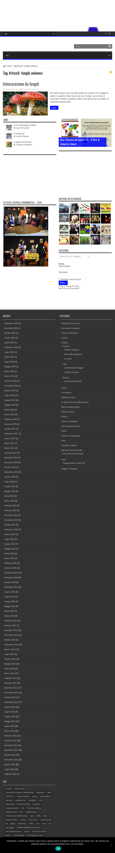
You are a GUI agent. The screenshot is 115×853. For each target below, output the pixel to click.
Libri (64, 364)
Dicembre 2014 (10, 573)
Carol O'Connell (22, 128)
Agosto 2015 (9, 534)
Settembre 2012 (11, 702)
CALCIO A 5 (10, 796)
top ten (8, 835)
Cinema (66, 346)
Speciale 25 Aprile (69, 445)
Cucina (64, 338)
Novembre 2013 (11, 635)
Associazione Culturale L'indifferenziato (20, 792)
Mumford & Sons (12, 820)
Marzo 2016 (9, 501)
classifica (9, 800)
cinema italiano (45, 796)
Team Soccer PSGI (39, 831)
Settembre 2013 (11, 645)
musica (23, 820)
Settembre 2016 (11, 472)
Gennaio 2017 (10, 453)
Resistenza (22, 824)
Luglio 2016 (9, 482)
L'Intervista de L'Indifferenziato (17, 816)
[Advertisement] (29, 175)
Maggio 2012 (9, 721)
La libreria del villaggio (73, 368)
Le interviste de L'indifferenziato (75, 402)
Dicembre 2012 (10, 688)
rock (37, 824)
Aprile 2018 (9, 410)
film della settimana (34, 808)
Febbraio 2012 (10, 736)
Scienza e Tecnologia (70, 436)
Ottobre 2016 (10, 467)
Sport (63, 459)
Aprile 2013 (9, 669)
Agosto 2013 (9, 649)
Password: (63, 272)
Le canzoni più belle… (73, 381)
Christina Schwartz (24, 145)
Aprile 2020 (9, 357)
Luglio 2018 (9, 395)
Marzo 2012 (9, 731)
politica (12, 824)
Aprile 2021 (9, 342)
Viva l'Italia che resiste (35, 835)
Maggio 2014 (9, 606)
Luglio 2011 (9, 769)
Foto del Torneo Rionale (73, 454)
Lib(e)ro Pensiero (71, 372)
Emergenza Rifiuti (23, 804)
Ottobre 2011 (9, 755)
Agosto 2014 (9, 592)
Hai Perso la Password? (69, 288)
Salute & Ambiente (69, 421)
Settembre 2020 (11, 347)
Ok (58, 848)
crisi (40, 800)
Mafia (38, 816)
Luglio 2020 (9, 352)
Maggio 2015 (9, 549)
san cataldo (10, 827)
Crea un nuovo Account (69, 286)
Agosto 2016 (9, 477)
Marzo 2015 (9, 558)
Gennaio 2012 (10, 740)
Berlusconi (40, 792)
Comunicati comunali (70, 328)
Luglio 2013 (9, 654)
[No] (111, 845)
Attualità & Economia (70, 323)
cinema (34, 796)
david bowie (10, 804)
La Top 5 (68, 359)
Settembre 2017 (11, 434)
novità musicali (45, 820)
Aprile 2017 (9, 443)
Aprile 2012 (9, 726)
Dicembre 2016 (10, 458)
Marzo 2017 (9, 448)
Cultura (64, 342)
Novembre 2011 (11, 750)
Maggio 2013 (9, 664)
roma (44, 824)
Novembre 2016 (11, 462)
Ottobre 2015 (10, 525)
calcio (49, 792)
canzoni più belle (23, 796)
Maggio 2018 (9, 405)
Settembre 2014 (11, 587)
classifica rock (20, 800)
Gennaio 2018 (10, 424)
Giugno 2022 (9, 338)
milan (45, 816)
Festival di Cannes (12, 808)
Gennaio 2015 (10, 568)
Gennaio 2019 (10, 381)
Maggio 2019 (9, 366)
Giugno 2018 (9, 400)
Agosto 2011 (9, 764)
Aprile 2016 (9, 496)
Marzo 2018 (9, 414)
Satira (63, 431)
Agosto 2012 (9, 707)
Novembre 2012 (11, 692)
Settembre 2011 (11, 760)
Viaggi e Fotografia (69, 469)
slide (63, 440)
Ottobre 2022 (10, 333)
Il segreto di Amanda (22, 142)
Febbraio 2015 (10, 563)
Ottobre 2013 (10, 640)
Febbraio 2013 (10, 678)
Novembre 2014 (11, 577)
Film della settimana (73, 354)
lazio (32, 816)
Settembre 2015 (11, 529)
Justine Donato (22, 136)
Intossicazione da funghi (21, 84)
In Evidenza (66, 393)
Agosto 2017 (9, 438)
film (23, 808)
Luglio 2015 (9, 539)
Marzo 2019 (9, 376)
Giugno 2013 (9, 659)
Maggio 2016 (9, 491)
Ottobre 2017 (10, 429)
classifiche (32, 800)
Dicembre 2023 (10, 328)
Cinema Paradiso (71, 350)
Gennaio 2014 (10, 625)
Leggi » (54, 108)
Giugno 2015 (9, 544)
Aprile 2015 (9, 553)
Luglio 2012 (9, 712)
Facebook (36, 804)
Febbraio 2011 (10, 774)
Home (9, 66)
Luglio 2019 (9, 362)
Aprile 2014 (9, 611)
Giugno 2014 (9, 601)
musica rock (33, 820)
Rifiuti (31, 824)
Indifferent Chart (68, 397)
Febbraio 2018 (10, 419)
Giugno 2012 (9, 716)
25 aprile (9, 788)
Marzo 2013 (9, 673)
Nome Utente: (65, 266)
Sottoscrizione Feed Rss (111, 72)
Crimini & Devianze (69, 333)
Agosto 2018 (9, 390)
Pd (6, 824)
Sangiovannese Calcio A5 (74, 463)
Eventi (64, 388)
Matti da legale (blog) (70, 407)
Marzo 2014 (9, 616)
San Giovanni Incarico (70, 426)
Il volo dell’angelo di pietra (25, 125)
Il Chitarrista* (19, 133)
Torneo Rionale (18, 835)
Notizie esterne (67, 412)
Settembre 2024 (11, 323)
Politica (64, 416)
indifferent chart (11, 812)
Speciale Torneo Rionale (71, 450)
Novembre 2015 (11, 520)
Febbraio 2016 (10, 505)
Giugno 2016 (9, 486)
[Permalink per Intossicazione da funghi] (25, 115)
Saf (50, 824)
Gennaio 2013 (10, 683)
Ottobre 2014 (10, 582)
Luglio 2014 (9, 597)
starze (26, 831)
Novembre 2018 (11, 386)
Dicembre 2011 (10, 745)
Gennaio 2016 (10, 510)
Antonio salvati (20, 788)
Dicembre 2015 (10, 515)
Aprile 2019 (9, 371)
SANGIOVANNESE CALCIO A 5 (28, 827)
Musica (66, 378)
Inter (21, 812)
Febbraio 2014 (10, 621)
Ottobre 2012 (10, 697)
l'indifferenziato (31, 812)
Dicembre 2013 (10, 630)
